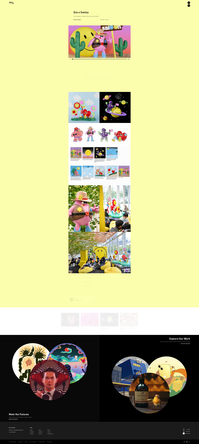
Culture (49, 432)
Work (40, 430)
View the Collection (103, 335)
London (186, 429)
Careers (32, 433)
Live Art (107, 19)
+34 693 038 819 (12, 432)
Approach (41, 432)
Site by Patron (49, 441)
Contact (40, 433)
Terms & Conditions (33, 441)
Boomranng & (64, 328)
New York (186, 431)
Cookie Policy (20, 441)
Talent (48, 430)
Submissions (50, 433)
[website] (94, 300)
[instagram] (92, 300)
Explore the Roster (3, 335)
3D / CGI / (102, 19)
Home (31, 430)
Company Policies (42, 441)
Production (87, 281)
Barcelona (186, 433)
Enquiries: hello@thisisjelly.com (16, 430)
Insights (32, 432)
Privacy (26, 441)
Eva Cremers (78, 19)
